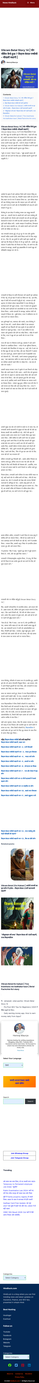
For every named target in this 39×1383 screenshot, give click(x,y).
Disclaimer (28, 1374)
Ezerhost (7, 1319)
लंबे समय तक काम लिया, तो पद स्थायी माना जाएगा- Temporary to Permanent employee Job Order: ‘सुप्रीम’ (19, 1184)
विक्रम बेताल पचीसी (12, 739)
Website (6, 1342)
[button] (9, 1365)
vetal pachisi (18, 1001)
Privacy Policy (19, 1377)
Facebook (7, 1335)
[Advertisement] (19, 28)
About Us (10, 1374)
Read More (20, 1050)
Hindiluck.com (15, 1381)
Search (6, 1097)
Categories (7, 1274)
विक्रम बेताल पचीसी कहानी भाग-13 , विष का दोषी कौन (18, 838)
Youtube (6, 1332)
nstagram (7, 1339)
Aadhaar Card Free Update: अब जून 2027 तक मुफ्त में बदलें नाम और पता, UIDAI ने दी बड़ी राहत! (19, 1206)
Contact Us (19, 1374)
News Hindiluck (9, 3)
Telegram (7, 1346)
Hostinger (7, 1315)
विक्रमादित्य (29, 727)
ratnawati (8, 1001)
